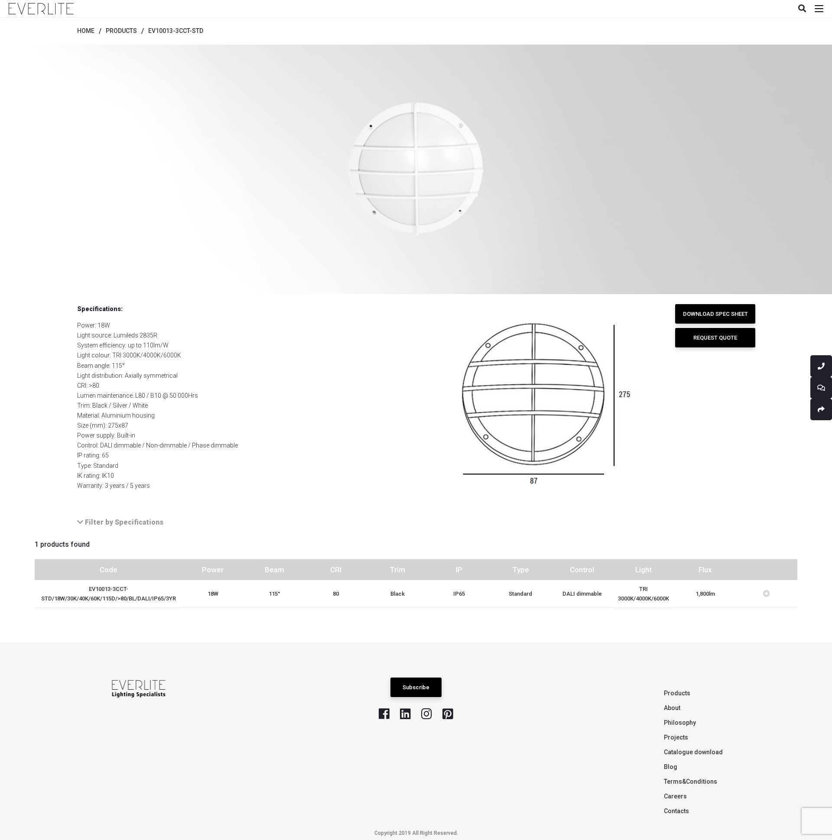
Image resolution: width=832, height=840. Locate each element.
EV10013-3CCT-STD (175, 30)
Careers (675, 796)
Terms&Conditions (690, 781)
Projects (676, 737)
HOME (85, 30)
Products (677, 693)
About (672, 707)
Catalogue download (693, 752)
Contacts (676, 811)
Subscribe (416, 687)
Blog (670, 766)
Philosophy (680, 722)
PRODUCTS (121, 30)
